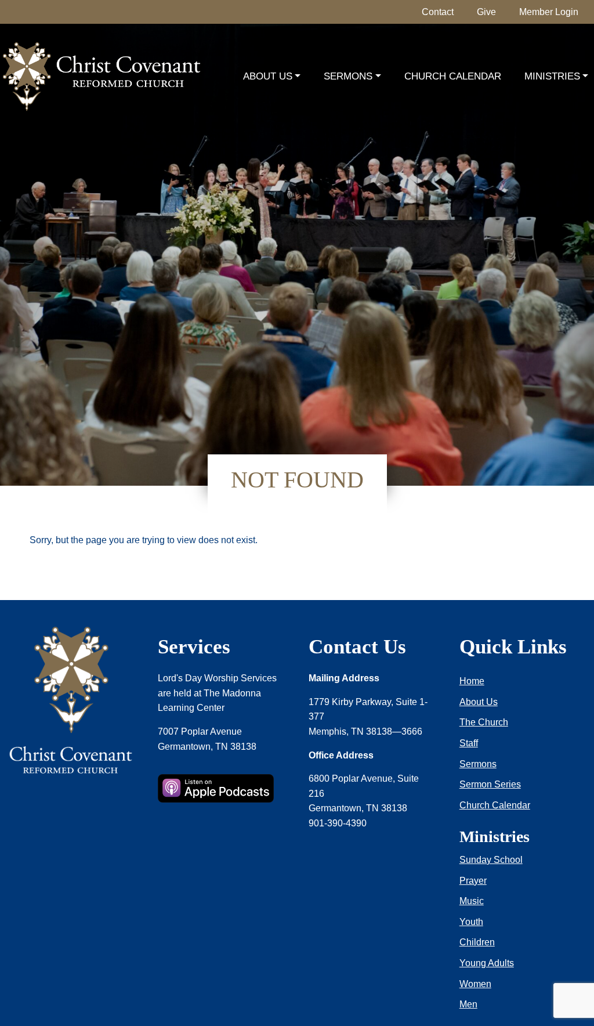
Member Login (548, 12)
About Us (267, 76)
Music (471, 901)
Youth (471, 922)
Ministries (552, 76)
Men (468, 1004)
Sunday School (491, 860)
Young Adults (486, 963)
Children (477, 942)
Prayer (473, 881)
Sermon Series (490, 784)
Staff (468, 743)
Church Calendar (452, 76)
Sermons (348, 76)
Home (471, 681)
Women (475, 984)
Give (486, 12)
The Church (483, 722)
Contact (438, 12)
